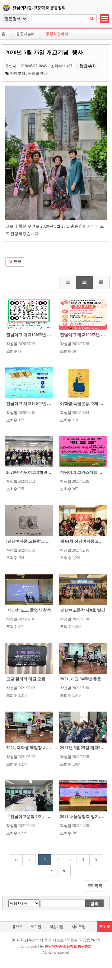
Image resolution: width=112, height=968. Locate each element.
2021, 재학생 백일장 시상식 (30, 747)
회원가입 (56, 927)
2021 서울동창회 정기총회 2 (85, 816)
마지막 (64, 870)
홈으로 (17, 927)
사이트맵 (78, 927)
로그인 (36, 927)
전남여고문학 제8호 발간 (83, 610)
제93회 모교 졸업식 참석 (29, 610)
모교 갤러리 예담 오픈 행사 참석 (34, 679)
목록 (17, 262)
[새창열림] (56, 218)
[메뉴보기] (104, 21)
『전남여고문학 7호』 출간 (31, 816)
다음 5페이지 (51, 870)
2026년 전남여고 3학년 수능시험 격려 (39, 472)
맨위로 (104, 926)
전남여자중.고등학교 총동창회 (48, 7)
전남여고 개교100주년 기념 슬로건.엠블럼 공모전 (50, 403)
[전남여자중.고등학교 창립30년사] (37, 541)
